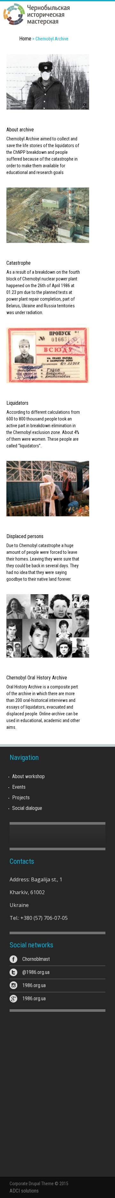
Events (19, 787)
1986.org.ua (34, 985)
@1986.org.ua (36, 972)
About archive (20, 130)
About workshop (28, 776)
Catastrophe (18, 263)
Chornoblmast (36, 959)
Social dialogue (27, 808)
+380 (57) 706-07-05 (44, 917)
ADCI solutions (24, 1191)
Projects (21, 798)
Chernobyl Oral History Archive (36, 678)
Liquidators (17, 403)
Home (25, 39)
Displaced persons (24, 536)
